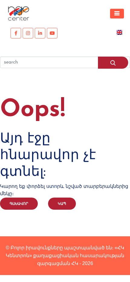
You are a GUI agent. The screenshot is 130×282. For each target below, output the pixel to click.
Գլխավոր (19, 204)
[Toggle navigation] (117, 13)
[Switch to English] (119, 32)
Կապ (62, 204)
